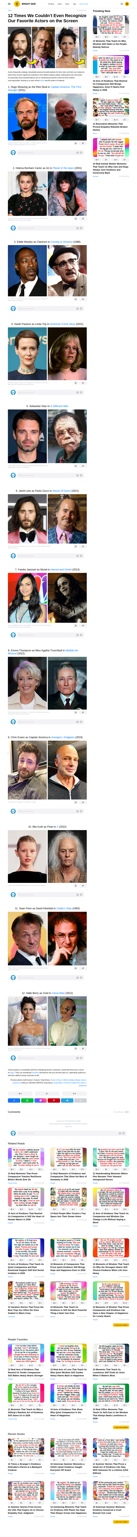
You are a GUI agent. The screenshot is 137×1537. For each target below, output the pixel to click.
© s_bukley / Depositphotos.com (17, 299)
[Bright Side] (25, 4)
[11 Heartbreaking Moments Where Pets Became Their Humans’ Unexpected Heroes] (111, 1158)
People (95, 50)
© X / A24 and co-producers (38, 885)
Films (10, 10)
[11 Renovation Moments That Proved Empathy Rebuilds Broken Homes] (111, 108)
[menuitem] (51, 4)
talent (42, 80)
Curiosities (11, 1316)
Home (95, 133)
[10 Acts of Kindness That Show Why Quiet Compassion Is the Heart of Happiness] (68, 1394)
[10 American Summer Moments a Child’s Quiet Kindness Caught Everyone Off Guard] (68, 1448)
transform (35, 1073)
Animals (95, 176)
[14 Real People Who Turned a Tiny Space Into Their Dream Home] (68, 1198)
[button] (20, 1093)
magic (12, 1073)
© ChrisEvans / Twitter (29, 802)
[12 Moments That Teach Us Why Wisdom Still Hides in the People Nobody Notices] (111, 25)
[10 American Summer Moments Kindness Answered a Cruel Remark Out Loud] (111, 1491)
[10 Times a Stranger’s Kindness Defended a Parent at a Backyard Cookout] (26, 1448)
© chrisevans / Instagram (15, 802)
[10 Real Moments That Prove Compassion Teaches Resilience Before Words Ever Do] (26, 1158)
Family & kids (12, 1183)
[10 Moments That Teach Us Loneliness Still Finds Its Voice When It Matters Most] (111, 1354)
